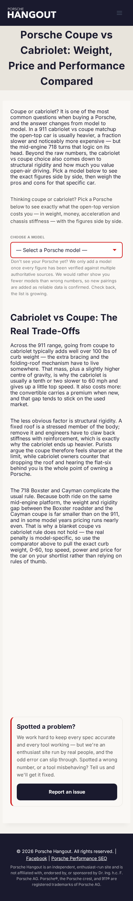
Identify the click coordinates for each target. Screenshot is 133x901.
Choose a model (27, 237)
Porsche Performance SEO (79, 858)
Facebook (36, 858)
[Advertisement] (66, 641)
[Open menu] (119, 13)
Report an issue (67, 792)
